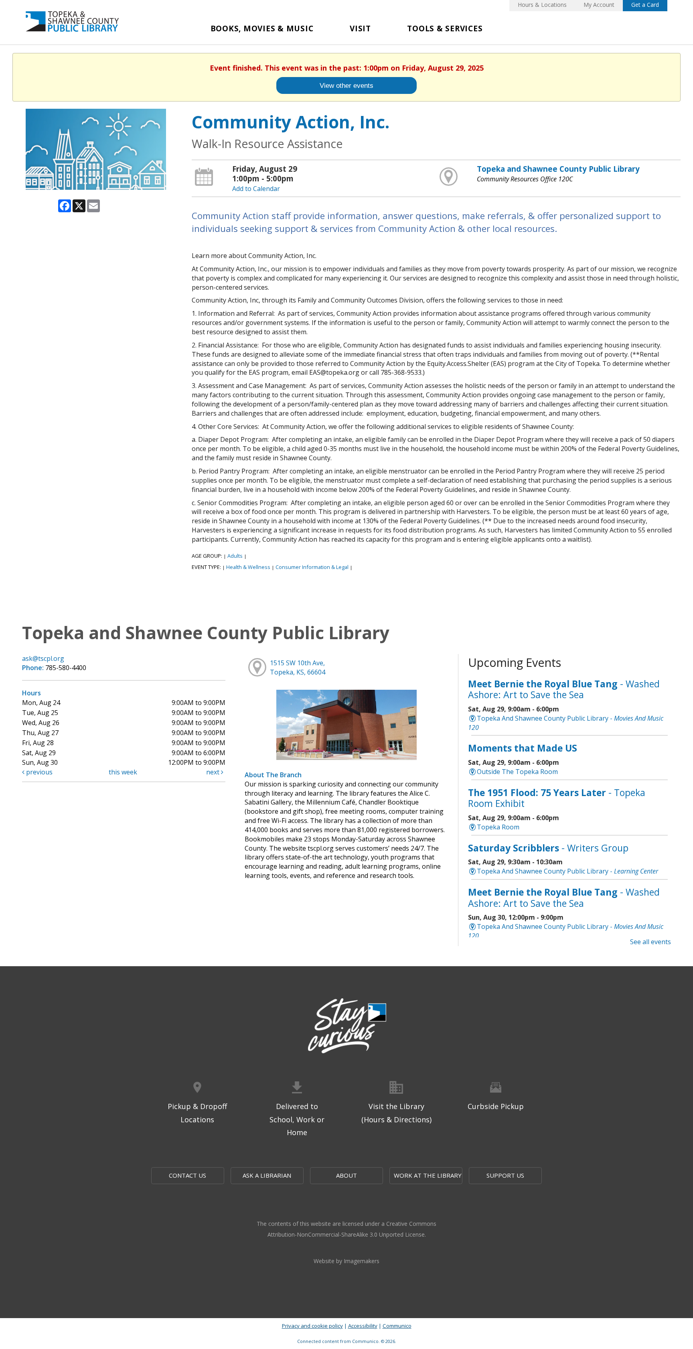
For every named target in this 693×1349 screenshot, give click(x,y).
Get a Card (645, 4)
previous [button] (38, 772)
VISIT (360, 28)
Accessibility (362, 1325)
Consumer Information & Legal (312, 567)
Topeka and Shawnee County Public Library (558, 169)
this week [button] (123, 772)
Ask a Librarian (267, 1175)
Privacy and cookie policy (312, 1325)
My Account (599, 4)
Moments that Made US (522, 748)
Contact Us (187, 1175)
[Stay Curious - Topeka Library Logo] (346, 1026)
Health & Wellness (248, 567)
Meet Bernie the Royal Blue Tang (564, 689)
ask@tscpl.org (43, 658)
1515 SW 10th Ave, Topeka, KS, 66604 (297, 667)
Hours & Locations (542, 4)
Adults (235, 555)
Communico (397, 1325)
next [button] (213, 772)
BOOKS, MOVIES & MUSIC (262, 28)
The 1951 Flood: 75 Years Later (556, 798)
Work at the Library (428, 1175)
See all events (650, 941)
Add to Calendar (256, 188)
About (346, 1175)
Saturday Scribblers (548, 847)
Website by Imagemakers (346, 1261)
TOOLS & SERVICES (444, 28)
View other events (346, 85)
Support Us (505, 1175)
